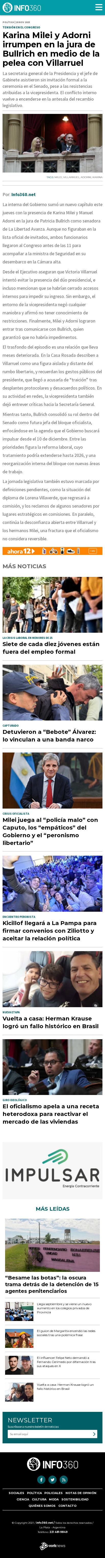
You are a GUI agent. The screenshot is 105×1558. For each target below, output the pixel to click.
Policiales (53, 1493)
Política (34, 1493)
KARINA (97, 177)
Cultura (39, 1499)
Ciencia (23, 1499)
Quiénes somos (42, 1506)
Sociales (16, 1493)
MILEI (58, 177)
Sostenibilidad (74, 1499)
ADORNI (86, 177)
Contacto (67, 1506)
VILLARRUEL (71, 177)
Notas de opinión (80, 1493)
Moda (54, 1499)
